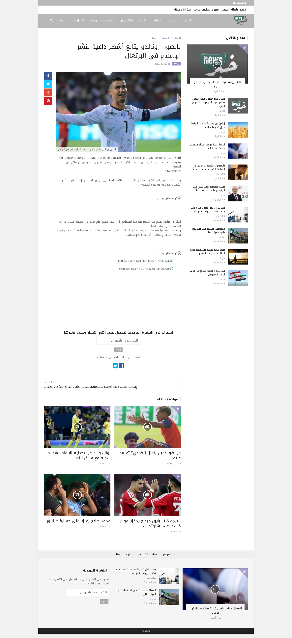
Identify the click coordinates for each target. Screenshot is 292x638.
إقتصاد (143, 20)
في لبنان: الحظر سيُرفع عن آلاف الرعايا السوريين (207, 272)
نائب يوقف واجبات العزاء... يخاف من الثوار (217, 84)
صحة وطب (108, 20)
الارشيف (166, 38)
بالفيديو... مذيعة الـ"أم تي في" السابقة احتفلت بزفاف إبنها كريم (207, 167)
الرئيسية (186, 20)
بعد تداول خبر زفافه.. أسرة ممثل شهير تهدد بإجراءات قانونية (207, 209)
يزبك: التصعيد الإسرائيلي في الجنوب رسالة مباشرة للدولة (209, 188)
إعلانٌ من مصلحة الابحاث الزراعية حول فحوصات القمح (208, 125)
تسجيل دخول (238, 3)
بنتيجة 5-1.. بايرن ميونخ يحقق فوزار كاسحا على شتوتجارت (150, 523)
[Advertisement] (118, 302)
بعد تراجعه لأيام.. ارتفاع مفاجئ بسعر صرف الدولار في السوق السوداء (208, 102)
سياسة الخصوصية (147, 554)
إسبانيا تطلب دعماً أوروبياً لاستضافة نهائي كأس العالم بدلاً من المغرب (90, 387)
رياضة (93, 20)
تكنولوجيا (78, 20)
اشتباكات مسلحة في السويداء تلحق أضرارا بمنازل (208, 230)
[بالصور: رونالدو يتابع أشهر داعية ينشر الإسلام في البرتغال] (118, 112)
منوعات (62, 20)
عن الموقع (169, 554)
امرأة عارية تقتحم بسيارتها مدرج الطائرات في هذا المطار (207, 251)
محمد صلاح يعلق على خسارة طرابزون (77, 520)
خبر (177, 38)
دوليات (157, 20)
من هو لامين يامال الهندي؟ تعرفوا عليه (149, 455)
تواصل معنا (123, 554)
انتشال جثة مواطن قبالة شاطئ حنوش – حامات (207, 146)
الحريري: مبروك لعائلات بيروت (211, 9)
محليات (170, 20)
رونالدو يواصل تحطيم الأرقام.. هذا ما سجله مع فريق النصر (78, 455)
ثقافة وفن (126, 20)
